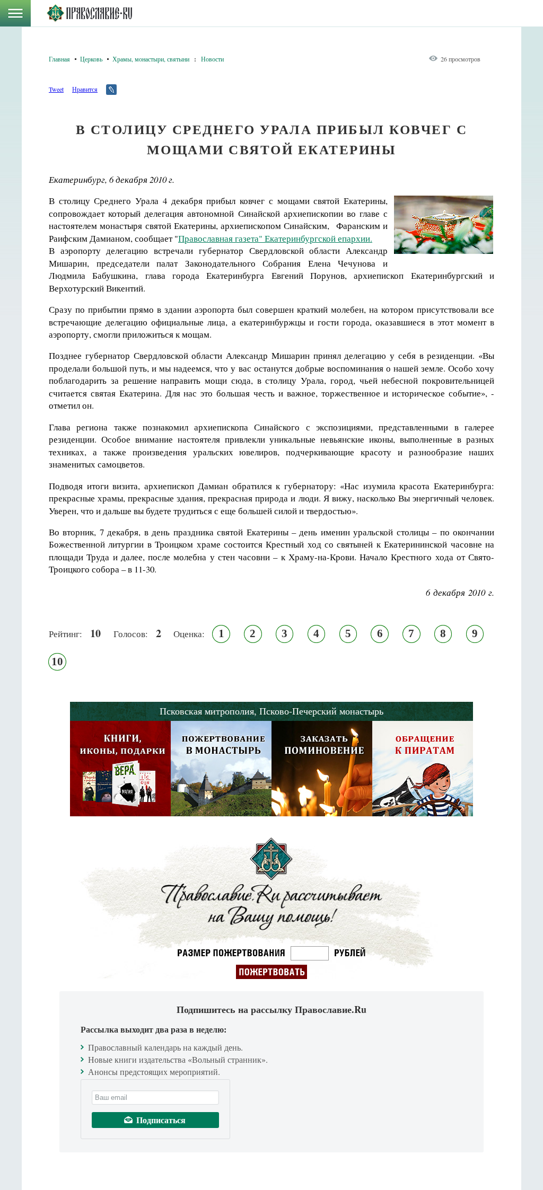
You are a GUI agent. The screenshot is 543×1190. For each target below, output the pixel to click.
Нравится (85, 89)
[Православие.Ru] (89, 13)
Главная (59, 59)
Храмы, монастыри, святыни (150, 59)
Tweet (56, 89)
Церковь (91, 59)
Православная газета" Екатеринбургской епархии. (275, 238)
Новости (212, 59)
